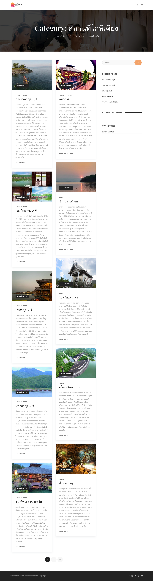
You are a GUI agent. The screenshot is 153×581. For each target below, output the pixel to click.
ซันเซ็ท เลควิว (24, 576)
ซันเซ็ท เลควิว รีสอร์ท (29, 502)
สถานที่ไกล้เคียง (22, 85)
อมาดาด (64, 99)
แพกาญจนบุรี (24, 310)
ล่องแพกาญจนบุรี (26, 99)
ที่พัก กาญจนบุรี (40, 576)
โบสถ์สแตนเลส (68, 297)
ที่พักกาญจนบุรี (25, 406)
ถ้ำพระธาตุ (66, 483)
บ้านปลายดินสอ (69, 201)
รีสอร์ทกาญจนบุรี (26, 211)
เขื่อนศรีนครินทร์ (69, 387)
